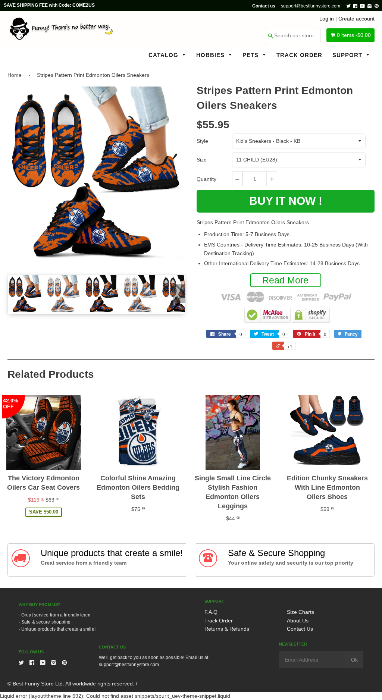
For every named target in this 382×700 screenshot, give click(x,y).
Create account (356, 19)
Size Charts (300, 612)
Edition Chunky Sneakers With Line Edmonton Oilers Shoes (327, 487)
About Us (298, 621)
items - (354, 35)
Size (202, 160)
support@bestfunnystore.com (310, 6)
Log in (326, 19)
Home (14, 75)
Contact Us (300, 629)
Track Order (299, 55)
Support (348, 55)
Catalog (164, 55)
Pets (251, 55)
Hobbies (211, 55)
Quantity (206, 179)
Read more (285, 280)
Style (202, 141)
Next (179, 293)
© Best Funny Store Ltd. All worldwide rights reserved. (70, 684)
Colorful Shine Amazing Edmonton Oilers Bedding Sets (138, 487)
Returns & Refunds (226, 629)
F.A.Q (210, 612)
